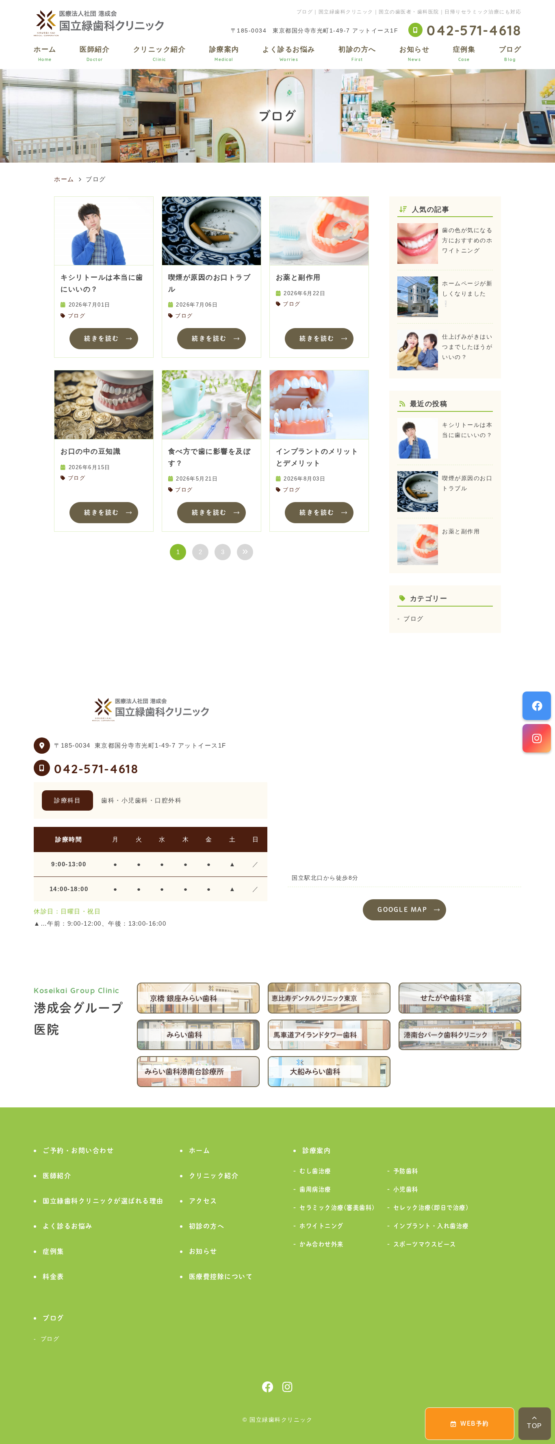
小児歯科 (405, 1189)
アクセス (203, 1201)
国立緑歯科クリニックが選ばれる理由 (103, 1201)
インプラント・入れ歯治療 (431, 1226)
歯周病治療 (315, 1189)
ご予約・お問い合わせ (78, 1150)
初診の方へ (357, 53)
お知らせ (414, 53)
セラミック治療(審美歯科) (337, 1208)
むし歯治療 (315, 1171)
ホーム (45, 53)
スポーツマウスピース (424, 1244)
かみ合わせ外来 (321, 1244)
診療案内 (224, 53)
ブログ (510, 53)
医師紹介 (95, 53)
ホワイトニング (321, 1226)
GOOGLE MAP (402, 910)
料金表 (53, 1276)
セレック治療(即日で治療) (431, 1208)
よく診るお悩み (288, 53)
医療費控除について (221, 1276)
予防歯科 (405, 1171)
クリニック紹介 (159, 53)
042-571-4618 (96, 768)
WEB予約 (474, 1423)
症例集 (464, 53)
